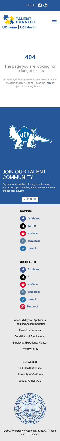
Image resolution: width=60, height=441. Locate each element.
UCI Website (30, 362)
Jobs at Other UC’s (30, 381)
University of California (30, 374)
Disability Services (30, 330)
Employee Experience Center (30, 343)
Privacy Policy (30, 349)
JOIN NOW (30, 199)
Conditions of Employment (30, 337)
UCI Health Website (30, 368)
